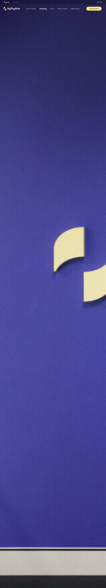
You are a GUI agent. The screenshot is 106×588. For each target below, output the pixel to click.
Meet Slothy (75, 9)
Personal (6, 2)
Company (43, 9)
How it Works (31, 9)
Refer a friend (62, 9)
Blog (52, 9)
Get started (94, 9)
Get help (99, 2)
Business (16, 2)
